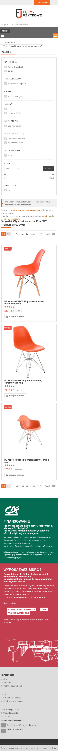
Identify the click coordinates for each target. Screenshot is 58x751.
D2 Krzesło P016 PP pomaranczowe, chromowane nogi (23, 381)
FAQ (5, 694)
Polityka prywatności (12, 685)
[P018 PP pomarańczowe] (29, 430)
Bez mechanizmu (15, 126)
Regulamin (8, 682)
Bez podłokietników (16, 138)
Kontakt (7, 716)
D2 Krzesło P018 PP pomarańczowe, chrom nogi (26, 460)
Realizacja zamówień (13, 701)
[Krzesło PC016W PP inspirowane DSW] (29, 272)
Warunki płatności (11, 709)
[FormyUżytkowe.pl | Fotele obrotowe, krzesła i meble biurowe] (29, 13)
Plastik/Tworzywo (15, 96)
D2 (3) (10, 71)
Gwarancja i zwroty (12, 697)
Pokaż (47, 234)
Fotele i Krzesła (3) (15, 67)
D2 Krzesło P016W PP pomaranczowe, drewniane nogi (24, 302)
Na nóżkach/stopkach (17, 83)
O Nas (6, 679)
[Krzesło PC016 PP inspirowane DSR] (29, 351)
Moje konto (43, 2)
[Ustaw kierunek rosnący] (41, 234)
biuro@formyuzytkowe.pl (25, 725)
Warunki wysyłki (10, 713)
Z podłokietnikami (15, 142)
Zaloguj (52, 2)
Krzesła (11, 155)
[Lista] (8, 234)
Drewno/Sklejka (15, 113)
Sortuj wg (20, 234)
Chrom (11, 109)
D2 (9, 190)
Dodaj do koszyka (16, 317)
